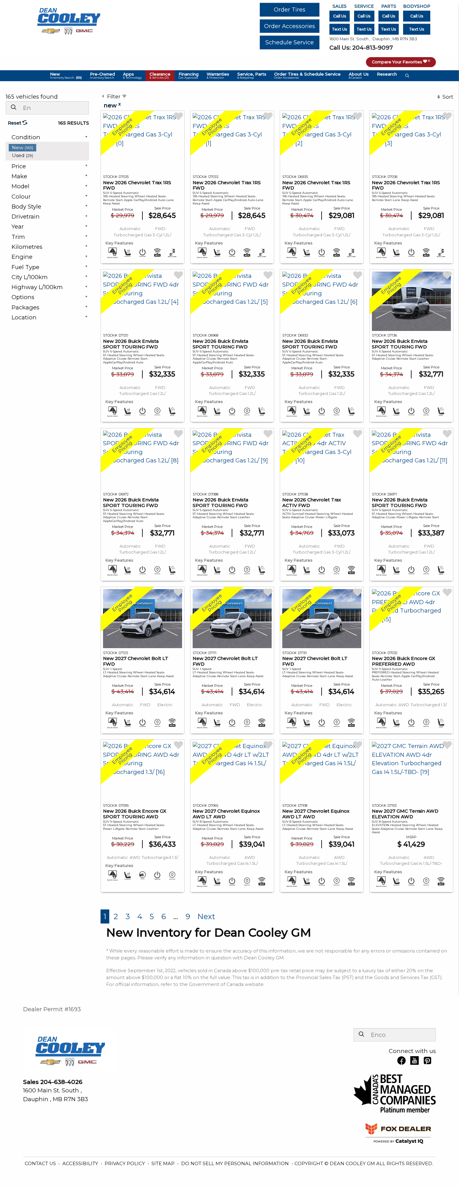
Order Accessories (289, 26)
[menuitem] (49, 147)
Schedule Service (289, 42)
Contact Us (41, 1163)
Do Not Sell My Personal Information (235, 1163)
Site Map (163, 1163)
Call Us (339, 16)
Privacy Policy (125, 1163)
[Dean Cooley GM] (68, 19)
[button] (66, 75)
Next (206, 916)
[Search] (13, 107)
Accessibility (80, 1163)
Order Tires (289, 9)
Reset (15, 123)
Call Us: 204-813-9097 (361, 47)
